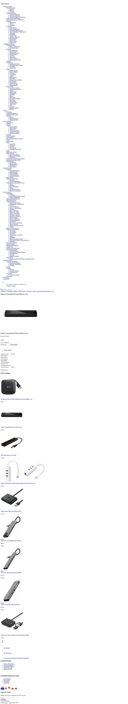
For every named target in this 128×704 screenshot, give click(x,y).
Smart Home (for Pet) (12, 200)
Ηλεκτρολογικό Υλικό (12, 242)
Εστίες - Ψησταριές (14, 206)
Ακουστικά (12, 33)
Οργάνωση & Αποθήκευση (13, 248)
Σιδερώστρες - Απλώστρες (15, 222)
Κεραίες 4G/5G (13, 82)
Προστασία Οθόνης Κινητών (16, 30)
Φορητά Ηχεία (10, 141)
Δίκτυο (8, 69)
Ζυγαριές (11, 226)
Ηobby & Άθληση (8, 260)
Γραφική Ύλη (10, 246)
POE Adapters (12, 81)
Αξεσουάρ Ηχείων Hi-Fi (15, 149)
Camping (9, 268)
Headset (11, 90)
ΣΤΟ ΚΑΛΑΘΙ (14, 344)
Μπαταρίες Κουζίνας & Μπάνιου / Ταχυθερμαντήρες (21, 258)
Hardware (9, 49)
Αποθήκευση (10, 62)
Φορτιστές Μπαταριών (14, 181)
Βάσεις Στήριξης (13, 38)
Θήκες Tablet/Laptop (14, 29)
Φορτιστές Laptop (13, 47)
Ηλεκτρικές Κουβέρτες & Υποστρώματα (19, 240)
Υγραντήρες (12, 233)
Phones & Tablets (8, 6)
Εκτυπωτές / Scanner (14, 88)
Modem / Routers (13, 70)
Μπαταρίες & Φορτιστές (12, 178)
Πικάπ (8, 150)
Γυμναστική (9, 273)
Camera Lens (12, 129)
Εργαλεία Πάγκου (13, 173)
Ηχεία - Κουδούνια (14, 186)
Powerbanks (12, 34)
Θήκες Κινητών (13, 27)
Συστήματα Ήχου (13, 102)
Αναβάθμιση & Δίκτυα (9, 43)
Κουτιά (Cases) (13, 54)
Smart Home (9, 193)
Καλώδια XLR (13, 166)
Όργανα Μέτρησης (13, 174)
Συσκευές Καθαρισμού (14, 202)
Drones (8, 266)
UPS (10, 105)
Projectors (9, 134)
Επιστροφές (6, 681)
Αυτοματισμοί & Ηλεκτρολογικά (17, 196)
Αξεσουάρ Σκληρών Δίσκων (16, 65)
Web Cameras (12, 101)
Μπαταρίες (12, 180)
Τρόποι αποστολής (8, 667)
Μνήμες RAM (12, 51)
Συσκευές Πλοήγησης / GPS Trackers (15, 19)
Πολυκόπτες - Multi (14, 212)
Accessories (12, 25)
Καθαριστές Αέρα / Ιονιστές (16, 238)
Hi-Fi (8, 142)
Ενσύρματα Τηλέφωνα (14, 15)
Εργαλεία (9, 169)
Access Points (12, 74)
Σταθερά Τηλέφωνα (11, 13)
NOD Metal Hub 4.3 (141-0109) (8, 455)
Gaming (5, 110)
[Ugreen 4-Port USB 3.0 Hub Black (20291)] (12, 509)
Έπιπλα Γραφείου (11, 244)
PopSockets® (12, 39)
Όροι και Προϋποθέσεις (9, 663)
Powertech (11, 11)
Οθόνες (11, 184)
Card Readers (12, 67)
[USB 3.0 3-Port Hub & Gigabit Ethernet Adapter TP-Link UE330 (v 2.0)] (23, 481)
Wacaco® (11, 269)
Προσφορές (6, 277)
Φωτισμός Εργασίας (14, 176)
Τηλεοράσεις (10, 122)
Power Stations (10, 177)
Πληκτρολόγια (12, 93)
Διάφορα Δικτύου (13, 85)
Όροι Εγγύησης (7, 678)
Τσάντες (11, 23)
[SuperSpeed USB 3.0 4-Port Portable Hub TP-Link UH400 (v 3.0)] (12, 397)
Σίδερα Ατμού (12, 221)
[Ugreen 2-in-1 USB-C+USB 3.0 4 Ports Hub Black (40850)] (12, 633)
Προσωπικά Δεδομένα (9, 666)
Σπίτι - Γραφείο (7, 192)
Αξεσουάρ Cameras (14, 133)
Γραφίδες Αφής (13, 35)
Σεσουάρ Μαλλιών (13, 250)
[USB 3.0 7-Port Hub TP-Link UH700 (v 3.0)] (12, 425)
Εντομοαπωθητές (13, 272)
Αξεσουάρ (11, 265)
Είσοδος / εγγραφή (11, 285)
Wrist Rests (12, 94)
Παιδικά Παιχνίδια (13, 118)
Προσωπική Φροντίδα (12, 249)
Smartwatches (12, 22)
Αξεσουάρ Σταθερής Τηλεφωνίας (17, 17)
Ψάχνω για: (3, 289)
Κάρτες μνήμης (13, 41)
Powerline (11, 73)
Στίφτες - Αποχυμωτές (14, 213)
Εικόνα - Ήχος (12, 42)
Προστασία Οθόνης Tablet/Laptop (17, 31)
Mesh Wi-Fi (12, 78)
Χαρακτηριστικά (8, 350)
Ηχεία (8, 140)
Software (9, 61)
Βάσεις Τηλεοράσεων (14, 154)
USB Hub (11, 106)
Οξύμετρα (11, 254)
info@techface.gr (8, 653)
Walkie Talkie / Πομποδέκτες (13, 18)
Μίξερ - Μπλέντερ (13, 210)
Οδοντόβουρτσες (13, 253)
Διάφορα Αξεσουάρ (14, 256)
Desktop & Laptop (11, 45)
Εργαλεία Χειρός (13, 172)
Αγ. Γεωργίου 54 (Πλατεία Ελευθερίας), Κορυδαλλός (16, 658)
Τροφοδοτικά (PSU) (14, 53)
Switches (11, 75)
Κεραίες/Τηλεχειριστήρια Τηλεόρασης (16, 158)
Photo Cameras (13, 128)
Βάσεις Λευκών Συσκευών (13, 228)
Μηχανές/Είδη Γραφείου (12, 245)
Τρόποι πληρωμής (8, 669)
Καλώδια (11, 109)
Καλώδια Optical (13, 164)
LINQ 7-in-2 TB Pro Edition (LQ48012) (10, 604)
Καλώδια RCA (13, 165)
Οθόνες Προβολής (11, 136)
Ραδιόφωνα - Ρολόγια (12, 152)
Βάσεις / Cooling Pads (14, 46)
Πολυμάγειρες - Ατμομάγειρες (16, 204)
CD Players (12, 145)
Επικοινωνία (6, 279)
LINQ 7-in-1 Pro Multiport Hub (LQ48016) (11, 572)
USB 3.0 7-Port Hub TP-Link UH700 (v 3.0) (11, 427)
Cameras (9, 125)
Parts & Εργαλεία (8, 168)
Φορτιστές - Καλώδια (14, 37)
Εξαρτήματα (12, 241)
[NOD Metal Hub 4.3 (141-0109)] (12, 453)
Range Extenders (13, 71)
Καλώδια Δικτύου (13, 84)
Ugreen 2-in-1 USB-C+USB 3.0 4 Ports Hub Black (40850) (15, 635)
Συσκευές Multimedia (14, 197)
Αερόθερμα (12, 237)
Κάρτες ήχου (12, 57)
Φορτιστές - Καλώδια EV (15, 264)
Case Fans (11, 55)
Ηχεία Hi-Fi (12, 144)
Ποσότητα (3, 344)
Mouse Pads (12, 97)
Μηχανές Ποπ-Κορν (14, 218)
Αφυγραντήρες (12, 232)
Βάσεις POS (12, 157)
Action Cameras (13, 126)
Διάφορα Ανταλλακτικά (14, 190)
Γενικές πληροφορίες (8, 665)
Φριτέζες (11, 205)
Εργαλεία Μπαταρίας (14, 170)
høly (6, 702)
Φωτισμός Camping (14, 270)
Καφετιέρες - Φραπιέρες (15, 216)
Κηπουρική (9, 276)
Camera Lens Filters (14, 130)
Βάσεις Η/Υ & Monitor (14, 156)
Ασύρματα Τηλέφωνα (14, 14)
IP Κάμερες (12, 194)
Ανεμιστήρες (12, 230)
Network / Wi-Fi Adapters (15, 80)
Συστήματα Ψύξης (13, 50)
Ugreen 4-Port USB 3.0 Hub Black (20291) (11, 511)
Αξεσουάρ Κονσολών (12, 113)
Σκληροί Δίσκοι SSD (14, 63)
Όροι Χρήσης (7, 680)
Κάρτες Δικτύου (13, 77)
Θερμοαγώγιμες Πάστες (15, 59)
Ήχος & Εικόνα (7, 121)
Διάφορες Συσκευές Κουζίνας (16, 225)
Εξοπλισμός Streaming (14, 98)
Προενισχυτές (12, 148)
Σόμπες (11, 236)
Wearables (9, 21)
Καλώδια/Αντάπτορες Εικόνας (14, 160)
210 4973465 (7, 648)
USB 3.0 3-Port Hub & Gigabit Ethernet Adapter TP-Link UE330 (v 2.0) (18, 483)
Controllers (9, 112)
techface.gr (3, 291)
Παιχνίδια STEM (13, 120)
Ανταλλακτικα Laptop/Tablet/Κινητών (15, 182)
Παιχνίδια (9, 116)
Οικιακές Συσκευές (11, 201)
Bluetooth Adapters (14, 108)
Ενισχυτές (11, 146)
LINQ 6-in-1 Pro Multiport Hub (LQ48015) (11, 540)
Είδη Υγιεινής (10, 257)
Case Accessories (13, 58)
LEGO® (11, 117)
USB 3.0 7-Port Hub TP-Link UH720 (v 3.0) (43, 291)
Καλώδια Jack (12, 162)
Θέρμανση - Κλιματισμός (13, 229)
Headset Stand (12, 92)
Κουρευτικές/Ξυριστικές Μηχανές (17, 252)
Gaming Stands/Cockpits (12, 114)
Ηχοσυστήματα (10, 137)
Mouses (11, 96)
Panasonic (11, 9)
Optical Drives (12, 104)
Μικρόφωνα (12, 100)
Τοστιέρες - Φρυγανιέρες (15, 208)
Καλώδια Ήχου (10, 161)
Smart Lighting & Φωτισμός (13, 198)
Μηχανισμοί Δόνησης (14, 189)
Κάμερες (11, 188)
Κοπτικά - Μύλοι (13, 217)
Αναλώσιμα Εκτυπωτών (15, 89)
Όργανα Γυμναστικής (14, 275)
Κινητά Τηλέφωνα (11, 7)
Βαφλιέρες (12, 209)
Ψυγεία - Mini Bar (13, 224)
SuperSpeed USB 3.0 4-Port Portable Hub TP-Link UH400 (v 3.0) (16, 399)
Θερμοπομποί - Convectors (15, 234)
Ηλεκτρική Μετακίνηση (12, 261)
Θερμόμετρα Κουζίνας (14, 220)
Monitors (9, 124)
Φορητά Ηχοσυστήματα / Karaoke (15, 138)
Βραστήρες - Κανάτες (14, 214)
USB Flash (12, 66)
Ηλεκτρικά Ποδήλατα (14, 262)
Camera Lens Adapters (14, 132)
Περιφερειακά (10, 86)
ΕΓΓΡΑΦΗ (3, 699)
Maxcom (11, 10)
